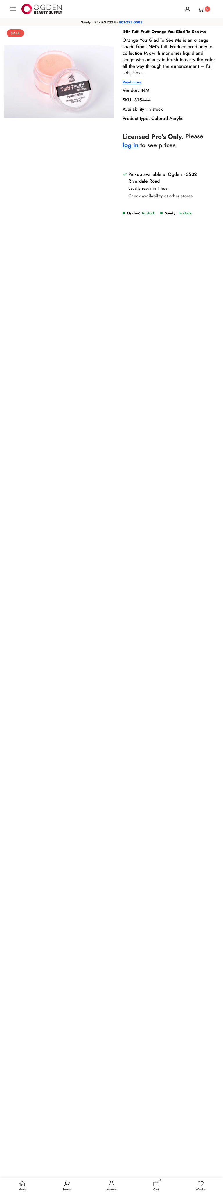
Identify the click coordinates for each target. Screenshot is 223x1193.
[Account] (187, 9)
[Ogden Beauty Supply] (41, 9)
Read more (132, 82)
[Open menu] (13, 9)
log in (131, 145)
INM (145, 90)
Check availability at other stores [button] (160, 196)
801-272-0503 (130, 22)
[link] (200, 1186)
